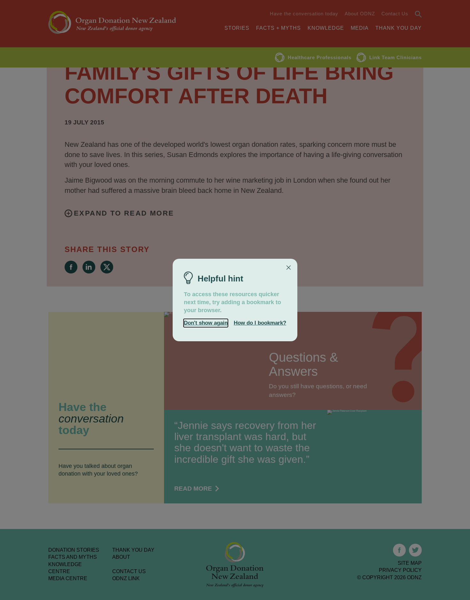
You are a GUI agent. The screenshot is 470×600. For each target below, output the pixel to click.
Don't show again (206, 323)
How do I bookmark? (260, 323)
